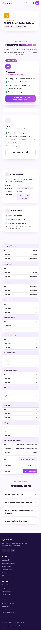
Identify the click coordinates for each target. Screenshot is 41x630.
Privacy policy (6, 606)
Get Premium (31, 471)
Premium (5, 573)
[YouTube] (13, 550)
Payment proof (7, 570)
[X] (8, 550)
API (3, 576)
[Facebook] (4, 550)
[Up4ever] (7, 3)
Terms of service (8, 603)
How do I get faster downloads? (16, 521)
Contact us (6, 585)
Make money (6, 566)
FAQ (3, 588)
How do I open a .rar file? (14, 494)
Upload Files (6, 560)
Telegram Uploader (8, 563)
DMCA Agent (6, 594)
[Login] (33, 3)
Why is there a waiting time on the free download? (19, 512)
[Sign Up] (37, 3)
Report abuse (6, 591)
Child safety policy (8, 613)
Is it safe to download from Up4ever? (18, 502)
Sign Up (32, 465)
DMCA (4, 610)
